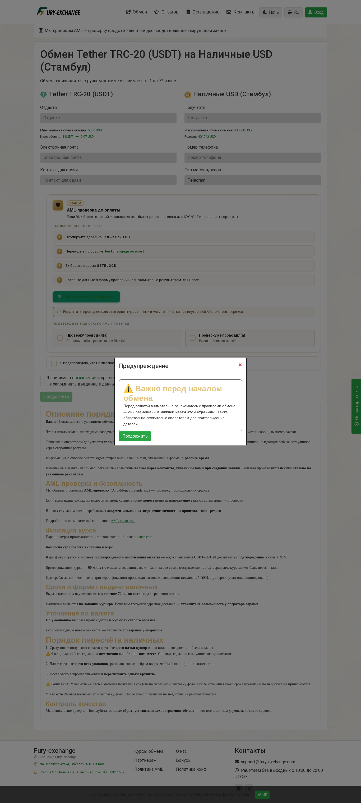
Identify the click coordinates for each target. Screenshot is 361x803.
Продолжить (135, 436)
